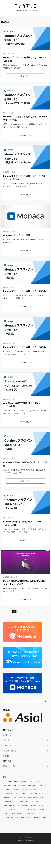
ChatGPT (41, 785)
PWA (21, 801)
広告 (28, 817)
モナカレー (20, 817)
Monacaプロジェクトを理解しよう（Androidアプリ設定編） (25, 118)
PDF (15, 801)
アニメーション (9, 809)
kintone (7, 797)
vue (18, 805)
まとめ (41, 805)
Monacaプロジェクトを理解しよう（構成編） (25, 291)
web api (25, 805)
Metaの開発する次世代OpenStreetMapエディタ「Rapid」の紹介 (24, 583)
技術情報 (7, 761)
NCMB (42, 797)
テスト (6, 813)
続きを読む (25, 76)
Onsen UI (7, 801)
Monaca (22, 797)
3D (5, 781)
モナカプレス (26, 837)
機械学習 (36, 817)
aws (37, 781)
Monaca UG (32, 797)
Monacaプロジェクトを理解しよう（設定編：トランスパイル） (25, 178)
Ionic (25, 793)
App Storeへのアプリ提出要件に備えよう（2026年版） (23, 405)
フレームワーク (29, 813)
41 (30, 611)
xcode (33, 805)
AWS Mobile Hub (10, 785)
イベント (7, 745)
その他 (6, 740)
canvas (22, 785)
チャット (41, 809)
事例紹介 (7, 756)
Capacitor (31, 785)
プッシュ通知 (8, 817)
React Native (9, 805)
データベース (16, 813)
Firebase (33, 789)
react (38, 801)
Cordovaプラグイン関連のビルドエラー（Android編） (22, 523)
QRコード (29, 801)
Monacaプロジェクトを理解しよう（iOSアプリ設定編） (24, 59)
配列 (44, 817)
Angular (25, 781)
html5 (18, 793)
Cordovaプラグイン (20, 789)
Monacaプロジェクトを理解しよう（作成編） (25, 347)
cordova (7, 789)
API (32, 781)
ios (31, 793)
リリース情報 (9, 750)
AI (10, 781)
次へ (35, 611)
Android (16, 781)
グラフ (20, 809)
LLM (14, 797)
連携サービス (9, 766)
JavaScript (39, 793)
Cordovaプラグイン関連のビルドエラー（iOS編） (25, 464)
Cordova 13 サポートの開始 (16, 235)
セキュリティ (30, 809)
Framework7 (8, 793)
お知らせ (7, 735)
